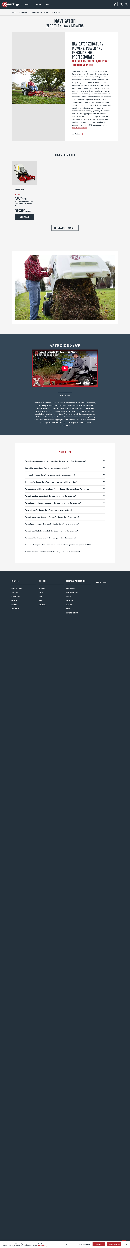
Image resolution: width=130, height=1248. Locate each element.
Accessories (42, 604)
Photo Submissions (72, 612)
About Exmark (70, 588)
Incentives (42, 588)
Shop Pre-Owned (102, 582)
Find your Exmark (17, 588)
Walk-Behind (15, 596)
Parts (48, 4)
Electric (14, 604)
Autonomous (15, 608)
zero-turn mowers (79, 128)
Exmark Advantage (72, 592)
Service (41, 596)
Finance (38, 4)
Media (68, 608)
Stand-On (14, 600)
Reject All (99, 1244)
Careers (68, 596)
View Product (24, 217)
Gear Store (69, 604)
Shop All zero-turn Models (63, 227)
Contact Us (69, 600)
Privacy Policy (42, 1246)
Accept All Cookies (114, 1244)
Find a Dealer (65, 395)
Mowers (27, 4)
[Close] (127, 1244)
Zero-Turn (14, 592)
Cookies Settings (84, 1244)
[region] (65, 1244)
